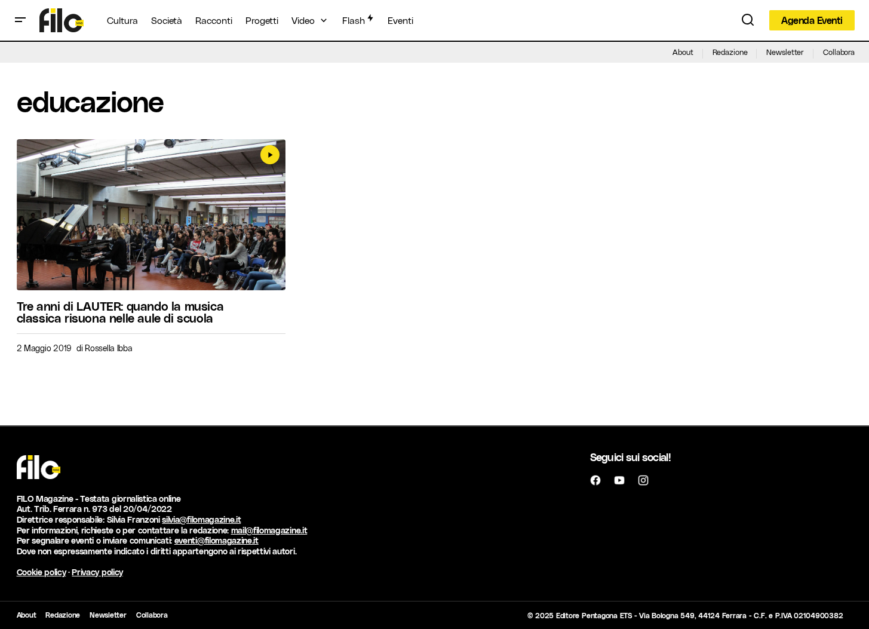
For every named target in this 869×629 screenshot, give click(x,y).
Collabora (839, 51)
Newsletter (785, 51)
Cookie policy (41, 572)
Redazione (730, 51)
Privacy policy (97, 572)
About (683, 51)
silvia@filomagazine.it (201, 519)
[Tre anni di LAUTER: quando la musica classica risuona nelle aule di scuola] (151, 214)
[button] (20, 20)
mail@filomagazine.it (269, 530)
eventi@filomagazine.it (216, 540)
